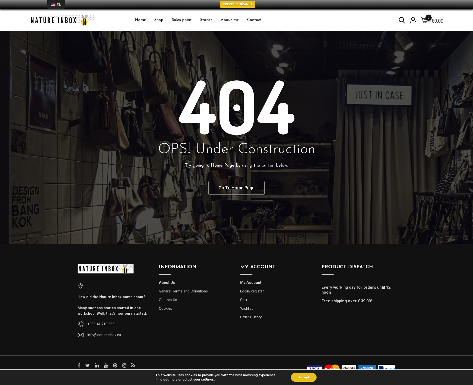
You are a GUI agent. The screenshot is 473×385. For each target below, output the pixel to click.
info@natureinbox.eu (104, 335)
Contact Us (168, 300)
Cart (243, 300)
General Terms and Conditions (183, 291)
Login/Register (252, 291)
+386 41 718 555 (100, 324)
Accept (303, 377)
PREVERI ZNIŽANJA (238, 4)
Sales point (182, 20)
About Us (167, 282)
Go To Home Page (236, 187)
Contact (254, 20)
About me (230, 20)
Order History (251, 317)
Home (140, 20)
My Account (250, 282)
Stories (206, 20)
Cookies (165, 308)
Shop (158, 20)
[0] (424, 20)
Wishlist (246, 308)
